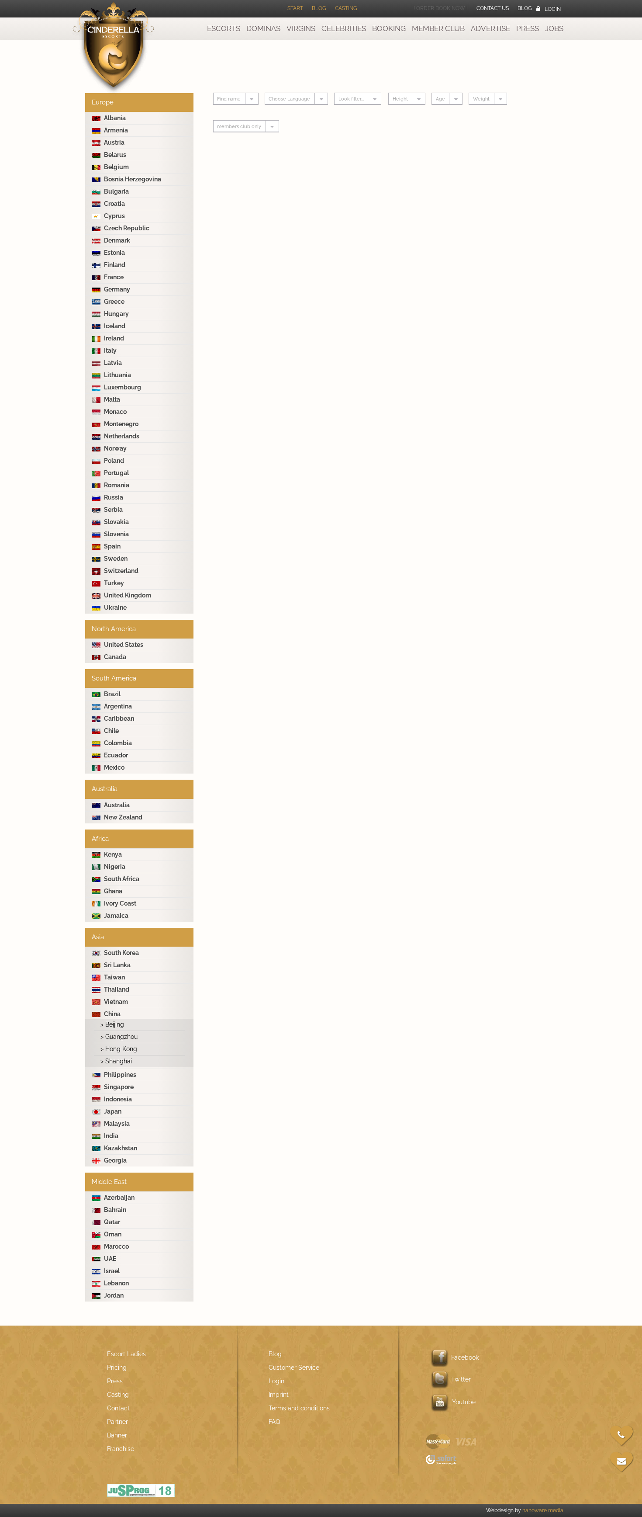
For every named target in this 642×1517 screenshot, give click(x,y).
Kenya (112, 854)
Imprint (279, 1394)
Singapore (118, 1086)
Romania (116, 485)
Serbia (113, 509)
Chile (111, 730)
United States (123, 644)
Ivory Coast (119, 903)
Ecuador (115, 755)
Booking (389, 28)
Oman (112, 1234)
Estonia (114, 252)
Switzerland (120, 570)
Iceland (114, 326)
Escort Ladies (126, 1353)
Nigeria (114, 866)
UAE (109, 1258)
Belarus (114, 154)
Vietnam (115, 1001)
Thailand (116, 989)
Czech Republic (126, 228)
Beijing (112, 1024)
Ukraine (115, 607)
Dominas (263, 28)
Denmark (116, 240)
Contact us (492, 8)
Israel (111, 1270)
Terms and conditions (299, 1408)
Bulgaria (116, 191)
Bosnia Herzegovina (132, 179)
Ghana (112, 891)
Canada (114, 656)
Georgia (115, 1160)
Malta (111, 399)
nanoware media (542, 1510)
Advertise (490, 28)
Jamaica (115, 915)
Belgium (116, 166)
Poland (113, 460)
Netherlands (121, 436)
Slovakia (116, 521)
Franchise (120, 1448)
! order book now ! (441, 8)
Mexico (113, 767)
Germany (116, 289)
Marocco (116, 1246)
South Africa (121, 878)
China (112, 1013)
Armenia (115, 130)
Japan (112, 1111)
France (113, 277)
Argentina (117, 706)
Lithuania (117, 374)
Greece (113, 301)
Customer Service (294, 1367)
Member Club (438, 28)
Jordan (113, 1295)
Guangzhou (119, 1036)
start (295, 8)
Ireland (113, 338)
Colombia (117, 742)
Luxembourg (122, 387)
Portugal (116, 472)
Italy (110, 350)
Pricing (117, 1367)
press (527, 28)
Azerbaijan (119, 1197)
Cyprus (114, 215)
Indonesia (117, 1099)
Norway (115, 448)
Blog (319, 8)
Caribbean (118, 718)
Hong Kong (118, 1048)
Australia (116, 805)
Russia (113, 497)
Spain (112, 546)
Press (115, 1381)
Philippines (119, 1074)
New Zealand (122, 817)
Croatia (114, 203)
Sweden (115, 558)
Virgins (300, 28)
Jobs (554, 28)
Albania (114, 118)
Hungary (116, 313)
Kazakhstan (120, 1148)
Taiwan (114, 977)
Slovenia (116, 534)
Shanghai (116, 1061)
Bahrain (114, 1209)
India (110, 1135)
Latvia (112, 362)
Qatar (111, 1221)
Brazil (112, 694)
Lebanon (116, 1283)
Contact (118, 1408)
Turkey (113, 583)
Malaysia (116, 1123)
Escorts (223, 28)
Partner (117, 1421)
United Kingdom (127, 595)
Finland (114, 264)
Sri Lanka (117, 965)
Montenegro (120, 423)
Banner (117, 1435)
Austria (113, 142)
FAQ (274, 1421)
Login (553, 9)
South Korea (121, 952)
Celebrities (343, 28)
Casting (346, 8)
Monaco (115, 411)
